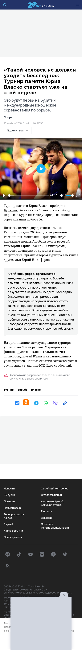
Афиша (8, 518)
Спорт (8, 117)
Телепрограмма (14, 514)
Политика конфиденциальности (55, 526)
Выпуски (9, 495)
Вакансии (47, 518)
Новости (9, 488)
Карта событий (13, 530)
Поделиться (15, 130)
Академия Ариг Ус (52, 501)
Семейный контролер (54, 488)
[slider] (28, 195)
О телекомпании (51, 495)
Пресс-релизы (13, 537)
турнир (9, 389)
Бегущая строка (51, 505)
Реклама (46, 511)
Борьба (22, 389)
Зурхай (8, 524)
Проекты (9, 501)
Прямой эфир (12, 508)
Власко (36, 389)
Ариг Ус (41, 5)
